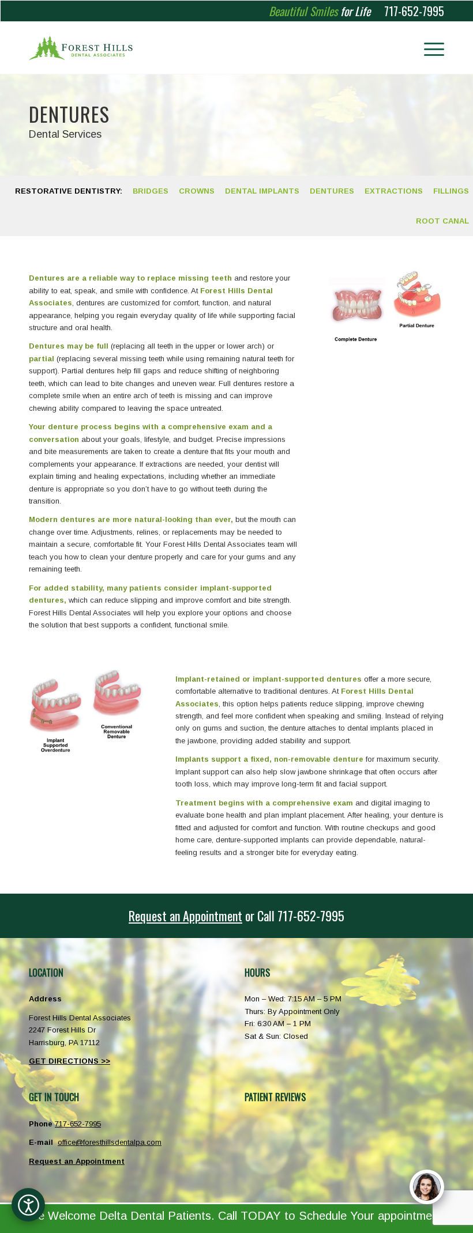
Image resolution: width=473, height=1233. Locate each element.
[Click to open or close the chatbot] (427, 1187)
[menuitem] (428, 48)
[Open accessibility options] (28, 1204)
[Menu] (428, 48)
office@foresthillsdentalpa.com (110, 1142)
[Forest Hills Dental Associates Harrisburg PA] (81, 48)
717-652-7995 (414, 11)
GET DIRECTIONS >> (69, 1061)
